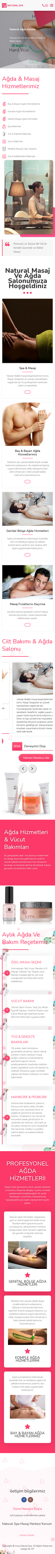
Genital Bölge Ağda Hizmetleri (27, 531)
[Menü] (52, 5)
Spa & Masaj (27, 368)
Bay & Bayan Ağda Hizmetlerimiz (27, 452)
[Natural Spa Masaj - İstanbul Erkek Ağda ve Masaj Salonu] (12, 5)
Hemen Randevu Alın (27, 757)
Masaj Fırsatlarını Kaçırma (27, 604)
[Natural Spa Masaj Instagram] (30, 1499)
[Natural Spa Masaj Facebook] (24, 1499)
